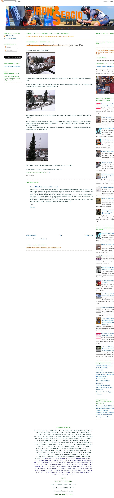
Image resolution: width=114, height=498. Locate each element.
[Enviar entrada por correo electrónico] (50, 172)
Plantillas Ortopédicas (101, 376)
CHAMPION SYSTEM (102, 368)
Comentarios (9, 50)
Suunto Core (99, 389)
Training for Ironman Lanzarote (104, 414)
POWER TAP (99, 383)
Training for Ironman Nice (103, 417)
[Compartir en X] (30, 175)
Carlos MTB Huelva (35, 187)
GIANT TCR (99, 370)
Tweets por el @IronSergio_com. (12, 66)
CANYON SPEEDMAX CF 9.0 (104, 365)
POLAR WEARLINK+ (102, 379)
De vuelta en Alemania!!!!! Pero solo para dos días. (56, 45)
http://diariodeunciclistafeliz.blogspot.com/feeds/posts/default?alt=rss (43, 248)
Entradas (8, 47)
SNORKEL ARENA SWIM (103, 385)
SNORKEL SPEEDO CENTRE (104, 387)
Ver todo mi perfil (10, 38)
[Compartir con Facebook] (32, 175)
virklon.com (99, 394)
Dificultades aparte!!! (106, 162)
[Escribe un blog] (28, 175)
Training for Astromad (102, 410)
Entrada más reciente (31, 235)
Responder (32, 207)
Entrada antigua (89, 235)
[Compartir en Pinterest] (33, 175)
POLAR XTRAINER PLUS (103, 381)
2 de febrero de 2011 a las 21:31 (49, 187)
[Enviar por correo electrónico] (27, 175)
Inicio (60, 235)
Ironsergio (10, 36)
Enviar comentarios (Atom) (40, 239)
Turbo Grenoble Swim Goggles (104, 392)
